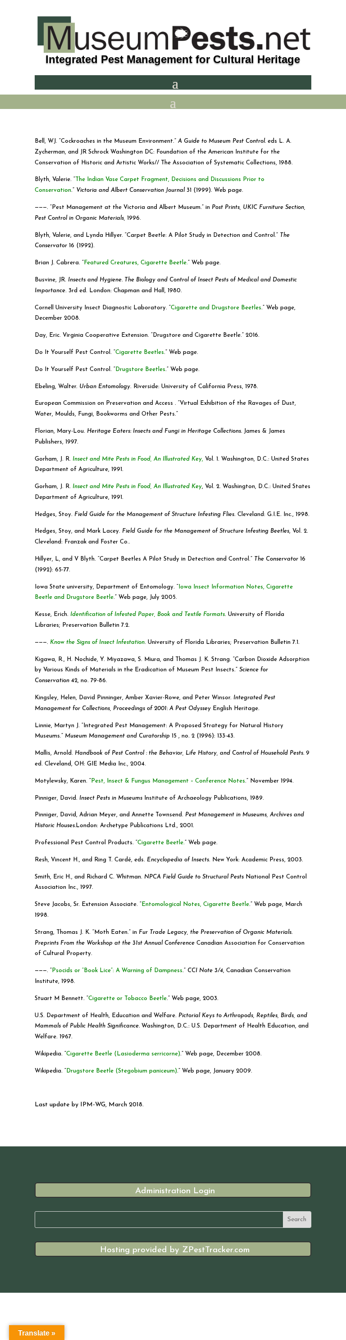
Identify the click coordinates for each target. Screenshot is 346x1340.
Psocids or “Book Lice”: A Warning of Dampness (117, 970)
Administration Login (175, 1191)
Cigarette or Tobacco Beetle (127, 998)
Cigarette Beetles (139, 352)
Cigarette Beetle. (161, 843)
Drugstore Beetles (140, 369)
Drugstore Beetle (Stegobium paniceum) (121, 1071)
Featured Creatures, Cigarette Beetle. (136, 263)
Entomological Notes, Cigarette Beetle (195, 904)
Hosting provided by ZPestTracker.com (175, 1250)
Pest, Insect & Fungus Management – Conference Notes (168, 781)
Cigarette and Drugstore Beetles (216, 308)
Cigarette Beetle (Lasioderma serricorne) (123, 1054)
